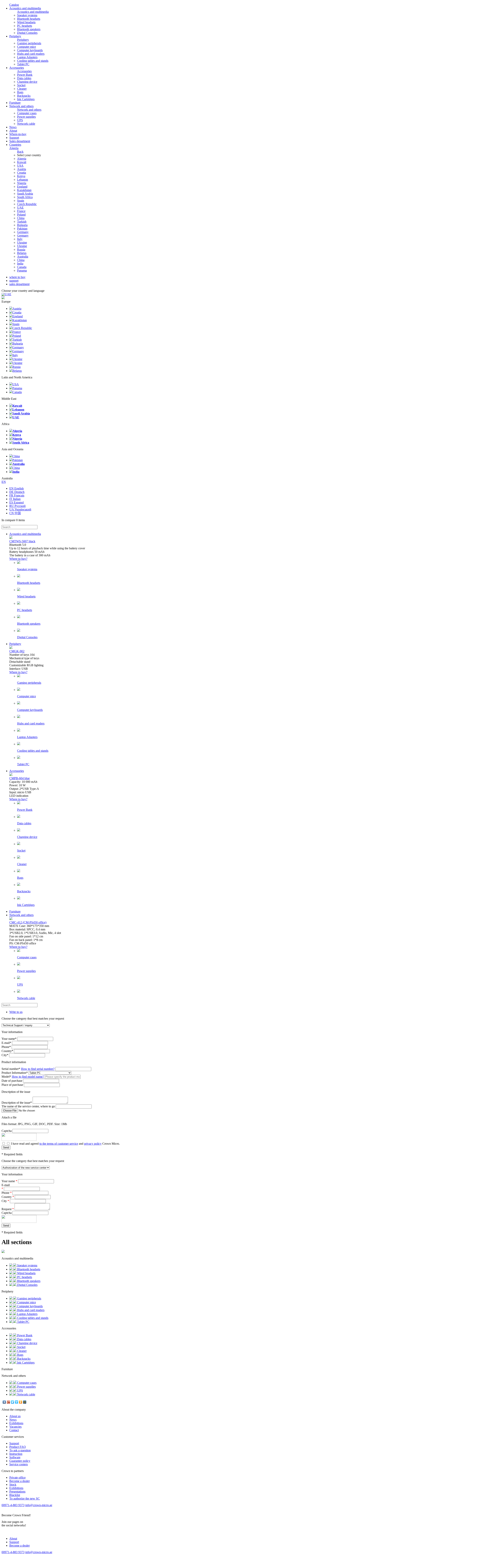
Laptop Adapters (27, 57)
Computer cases (26, 113)
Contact (14, 1430)
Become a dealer (19, 1481)
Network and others (21, 106)
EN (4, 481)
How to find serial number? (38, 1068)
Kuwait (21, 162)
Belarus (21, 253)
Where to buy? (18, 558)
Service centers (18, 1464)
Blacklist (14, 1495)
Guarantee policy (19, 1460)
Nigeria (21, 183)
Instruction (15, 1453)
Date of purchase (12, 1080)
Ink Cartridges (26, 99)
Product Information (15, 1072)
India (20, 263)
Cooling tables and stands (32, 60)
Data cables (24, 78)
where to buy (17, 277)
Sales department (19, 141)
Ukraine (22, 242)
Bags (20, 92)
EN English (16, 488)
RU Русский (17, 506)
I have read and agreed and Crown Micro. (65, 1143)
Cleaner (22, 88)
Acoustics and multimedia (25, 8)
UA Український (20, 509)
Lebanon (22, 179)
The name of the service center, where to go (28, 1106)
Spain (20, 200)
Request (8, 1209)
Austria (21, 169)
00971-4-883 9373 (13, 1505)
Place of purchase (12, 1084)
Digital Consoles (27, 32)
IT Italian (15, 499)
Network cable (26, 123)
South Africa (25, 197)
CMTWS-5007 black (22, 541)
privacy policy (93, 1143)
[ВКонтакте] (4, 1402)
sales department (19, 284)
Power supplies (26, 116)
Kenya (21, 176)
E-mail (6, 1042)
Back (20, 151)
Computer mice (26, 46)
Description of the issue (17, 1102)
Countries (15, 146)
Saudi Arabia (25, 193)
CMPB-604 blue (19, 778)
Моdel (6, 1076)
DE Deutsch (16, 492)
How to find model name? (28, 1076)
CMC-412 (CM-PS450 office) (27, 922)
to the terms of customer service (58, 1143)
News (13, 127)
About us (15, 1416)
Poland (21, 214)
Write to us (16, 1012)
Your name (9, 1038)
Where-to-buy (17, 134)
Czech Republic (27, 204)
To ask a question (20, 1450)
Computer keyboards (30, 50)
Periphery (15, 36)
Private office (17, 1477)
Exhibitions (16, 1423)
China (20, 218)
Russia (21, 249)
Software (14, 1457)
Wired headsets (26, 22)
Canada (21, 267)
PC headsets (24, 25)
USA (20, 165)
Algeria (21, 158)
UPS (20, 120)
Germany (23, 232)
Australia (22, 256)
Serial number (11, 1068)
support (13, 280)
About (13, 130)
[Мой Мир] (25, 1402)
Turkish (21, 221)
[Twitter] (12, 1402)
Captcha (7, 1130)
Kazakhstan (24, 190)
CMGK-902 (16, 651)
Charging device (27, 81)
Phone (6, 1047)
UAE (20, 207)
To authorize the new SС (24, 1498)
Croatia (21, 172)
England (22, 186)
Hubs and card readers (30, 53)
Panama (22, 270)
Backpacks (23, 95)
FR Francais (16, 495)
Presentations (17, 1491)
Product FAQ (17, 1446)
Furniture (15, 102)
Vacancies (15, 1426)
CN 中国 (15, 513)
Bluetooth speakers (28, 29)
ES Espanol (16, 502)
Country (7, 1051)
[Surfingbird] (17, 1402)
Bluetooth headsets (28, 18)
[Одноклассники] (21, 1402)
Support (14, 137)
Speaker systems (27, 15)
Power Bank (24, 74)
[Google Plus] (8, 1402)
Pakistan (22, 228)
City (5, 1055)
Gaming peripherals (29, 43)
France (21, 211)
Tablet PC (23, 64)
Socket (21, 85)
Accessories (16, 67)
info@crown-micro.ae (38, 1505)
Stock (12, 1484)
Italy (20, 239)
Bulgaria (22, 225)
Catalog (14, 4)
